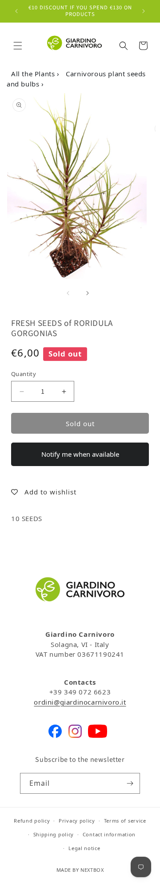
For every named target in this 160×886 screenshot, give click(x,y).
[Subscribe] (130, 783)
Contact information (109, 834)
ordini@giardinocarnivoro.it (80, 702)
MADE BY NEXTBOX (80, 869)
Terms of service (125, 820)
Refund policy (32, 820)
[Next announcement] (143, 11)
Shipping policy (53, 834)
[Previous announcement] (16, 11)
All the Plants (34, 73)
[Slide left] (68, 293)
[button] (18, 45)
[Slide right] (87, 293)
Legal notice (84, 848)
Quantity (23, 374)
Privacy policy (77, 820)
